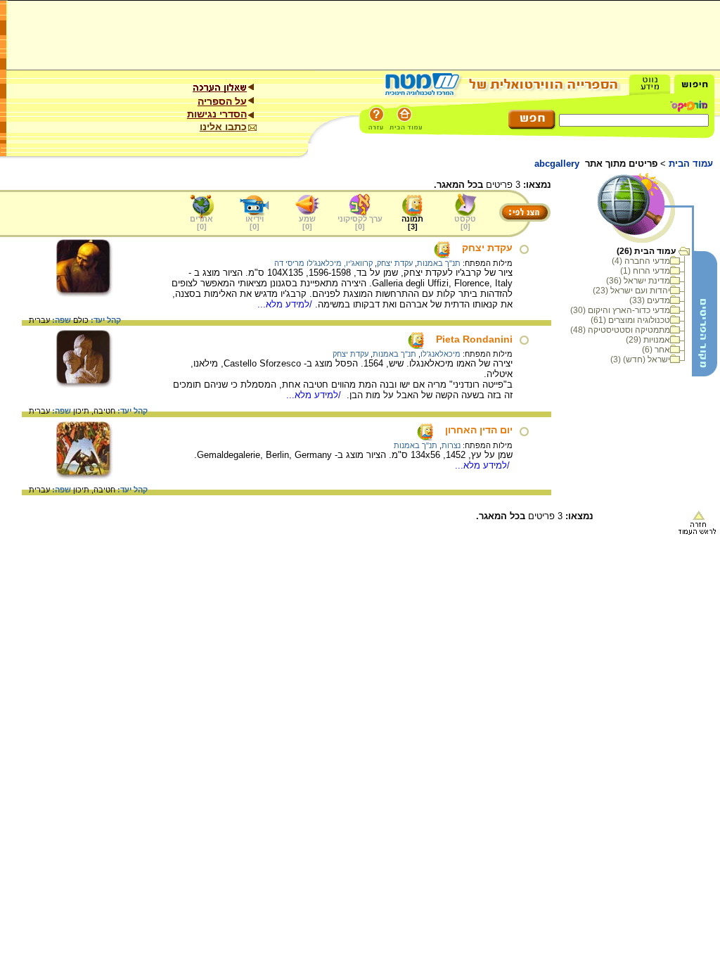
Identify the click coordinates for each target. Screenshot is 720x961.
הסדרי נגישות (217, 114)
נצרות (451, 445)
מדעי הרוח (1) (645, 271)
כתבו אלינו (223, 126)
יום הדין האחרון (479, 429)
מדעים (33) (649, 300)
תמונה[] (412, 223)
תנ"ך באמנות (439, 263)
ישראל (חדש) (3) (640, 359)
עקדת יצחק (487, 247)
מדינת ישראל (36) (638, 281)
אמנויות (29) (648, 340)
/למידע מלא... (286, 304)
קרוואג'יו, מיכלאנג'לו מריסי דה (323, 263)
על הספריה (222, 101)
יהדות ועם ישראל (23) (631, 290)
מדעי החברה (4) (641, 261)
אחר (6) (656, 350)
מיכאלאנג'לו (440, 354)
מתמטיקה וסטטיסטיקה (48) (620, 330)
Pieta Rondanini (474, 339)
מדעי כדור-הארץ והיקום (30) (620, 310)
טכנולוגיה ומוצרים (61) (630, 320)
